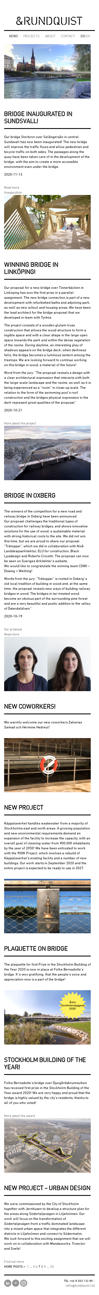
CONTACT (68, 36)
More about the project (20, 423)
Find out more (14, 1261)
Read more (11, 187)
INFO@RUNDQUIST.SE (80, 1285)
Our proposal (13, 629)
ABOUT (50, 36)
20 (52, 1266)
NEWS (13, 36)
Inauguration (13, 192)
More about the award (19, 1116)
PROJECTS (31, 36)
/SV (85, 36)
